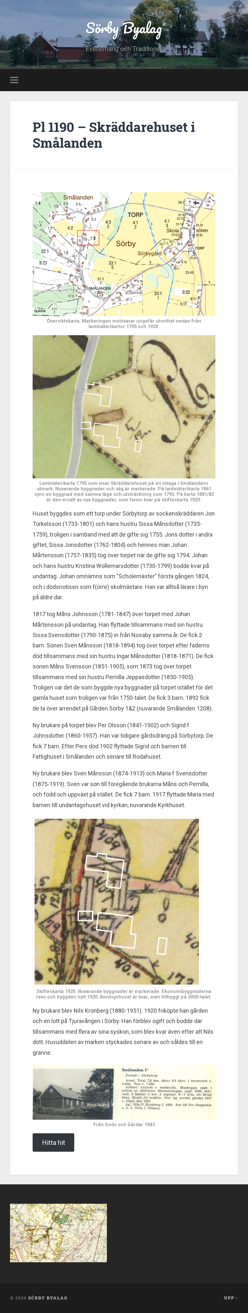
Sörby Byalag (124, 27)
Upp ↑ (231, 1297)
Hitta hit (53, 1143)
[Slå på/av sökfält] (234, 80)
